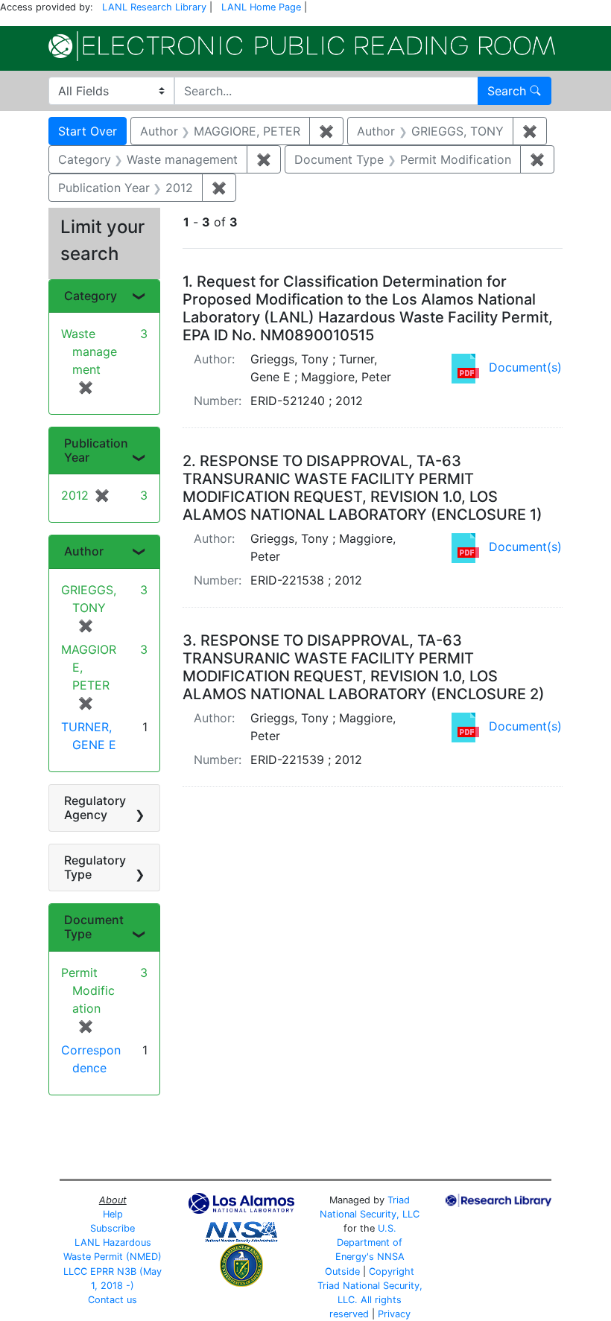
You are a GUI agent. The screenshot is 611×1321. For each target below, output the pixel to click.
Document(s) (525, 367)
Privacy (394, 1314)
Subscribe (112, 1228)
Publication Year (96, 450)
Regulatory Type (95, 867)
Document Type (94, 926)
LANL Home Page (261, 7)
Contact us (112, 1299)
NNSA (391, 1256)
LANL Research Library (154, 7)
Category (90, 295)
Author (84, 551)
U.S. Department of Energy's (369, 1242)
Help (113, 1214)
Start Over (87, 131)
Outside (342, 1271)
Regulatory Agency (95, 807)
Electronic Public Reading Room (301, 46)
